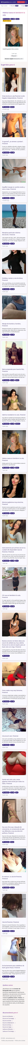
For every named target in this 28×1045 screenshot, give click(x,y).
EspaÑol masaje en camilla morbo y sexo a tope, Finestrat (13, 188)
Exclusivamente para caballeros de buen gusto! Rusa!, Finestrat (13, 966)
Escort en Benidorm (8, 1023)
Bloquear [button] (14, 56)
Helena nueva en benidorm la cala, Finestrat (13, 459)
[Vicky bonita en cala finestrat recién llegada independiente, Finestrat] (14, 79)
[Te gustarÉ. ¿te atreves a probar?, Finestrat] (14, 125)
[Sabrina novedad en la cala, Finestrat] (14, 398)
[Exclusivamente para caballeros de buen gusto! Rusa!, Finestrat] (14, 949)
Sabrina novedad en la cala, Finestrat (13, 415)
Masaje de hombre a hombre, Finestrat (11, 325)
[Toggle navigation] (26, 2)
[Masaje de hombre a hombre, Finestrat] (14, 307)
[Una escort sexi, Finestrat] (14, 719)
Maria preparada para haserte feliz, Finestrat (13, 370)
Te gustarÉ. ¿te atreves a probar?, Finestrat (12, 142)
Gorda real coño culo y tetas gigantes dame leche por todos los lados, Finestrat (13, 781)
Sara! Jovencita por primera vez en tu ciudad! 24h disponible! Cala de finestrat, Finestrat (13, 550)
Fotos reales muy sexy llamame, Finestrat (12, 691)
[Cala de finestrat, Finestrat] (14, 906)
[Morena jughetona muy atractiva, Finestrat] (14, 486)
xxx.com (8, 2)
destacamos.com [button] (14, 58)
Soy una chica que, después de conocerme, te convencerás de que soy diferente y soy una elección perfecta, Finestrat (13, 830)
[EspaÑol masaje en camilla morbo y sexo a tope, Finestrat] (14, 171)
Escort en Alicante (8, 1016)
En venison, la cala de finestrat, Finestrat (12, 877)
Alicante (14, 5)
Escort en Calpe (7, 1027)
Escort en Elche (7, 1020)
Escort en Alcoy (7, 1025)
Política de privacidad (7, 1040)
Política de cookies (20, 1040)
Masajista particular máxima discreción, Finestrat (11, 234)
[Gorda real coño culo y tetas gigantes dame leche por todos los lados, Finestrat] (14, 763)
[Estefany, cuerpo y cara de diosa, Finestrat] (14, 262)
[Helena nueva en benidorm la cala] (14, 35)
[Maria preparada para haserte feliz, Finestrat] (14, 353)
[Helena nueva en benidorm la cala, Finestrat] (14, 442)
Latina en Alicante (8, 1029)
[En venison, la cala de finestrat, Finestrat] (14, 860)
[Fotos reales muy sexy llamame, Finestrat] (14, 674)
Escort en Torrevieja (8, 1018)
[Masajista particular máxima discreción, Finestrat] (14, 216)
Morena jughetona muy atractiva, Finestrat (12, 503)
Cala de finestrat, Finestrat (10, 922)
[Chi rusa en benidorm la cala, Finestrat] (14, 579)
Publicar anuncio (21, 2)
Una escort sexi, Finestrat (10, 736)
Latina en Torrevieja (8, 1031)
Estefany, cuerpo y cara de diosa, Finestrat (12, 279)
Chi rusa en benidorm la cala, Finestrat (11, 596)
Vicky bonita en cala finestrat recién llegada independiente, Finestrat (13, 97)
